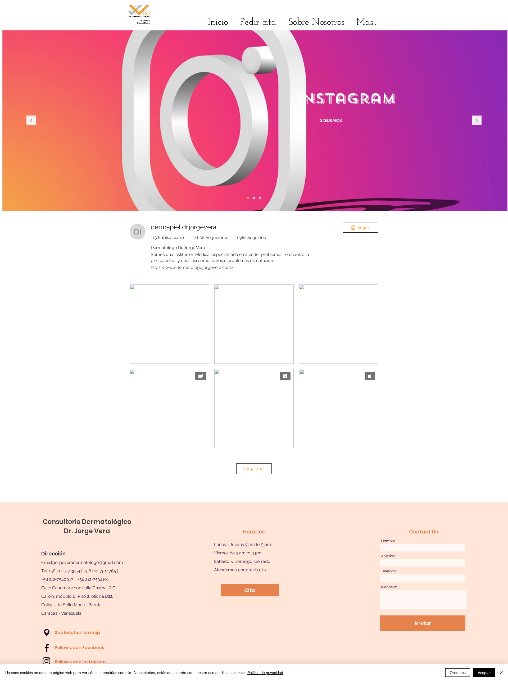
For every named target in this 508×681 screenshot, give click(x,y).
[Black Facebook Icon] (47, 648)
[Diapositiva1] (248, 198)
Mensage (389, 587)
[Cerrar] (501, 672)
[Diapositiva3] (260, 198)
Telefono (388, 571)
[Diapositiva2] (254, 198)
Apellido (388, 556)
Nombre (388, 541)
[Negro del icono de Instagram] (46, 661)
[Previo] (31, 121)
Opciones (458, 672)
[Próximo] (477, 121)
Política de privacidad (265, 672)
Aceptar (484, 672)
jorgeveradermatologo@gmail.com (88, 562)
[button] (46, 632)
